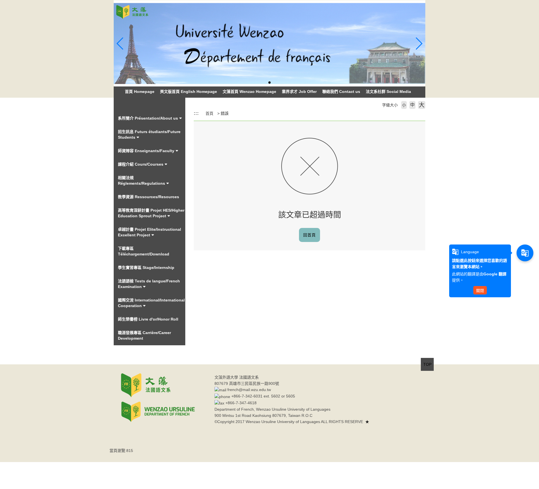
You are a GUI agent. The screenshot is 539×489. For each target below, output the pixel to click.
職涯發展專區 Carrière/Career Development (144, 335)
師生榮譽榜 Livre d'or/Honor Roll (148, 319)
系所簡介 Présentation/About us (148, 118)
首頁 (209, 113)
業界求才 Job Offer (299, 91)
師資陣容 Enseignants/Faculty (146, 150)
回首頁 (309, 235)
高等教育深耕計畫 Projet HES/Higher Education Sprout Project (151, 213)
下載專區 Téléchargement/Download (143, 251)
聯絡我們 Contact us (341, 91)
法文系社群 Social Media (388, 91)
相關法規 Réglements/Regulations (141, 180)
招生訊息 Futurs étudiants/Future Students (149, 134)
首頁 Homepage (139, 91)
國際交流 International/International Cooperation (151, 303)
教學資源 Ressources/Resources (148, 197)
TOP (427, 364)
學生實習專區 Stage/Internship (146, 267)
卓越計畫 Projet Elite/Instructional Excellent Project (149, 232)
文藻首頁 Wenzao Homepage (249, 91)
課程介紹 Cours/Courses (140, 164)
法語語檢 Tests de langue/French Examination (149, 284)
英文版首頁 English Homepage (188, 91)
